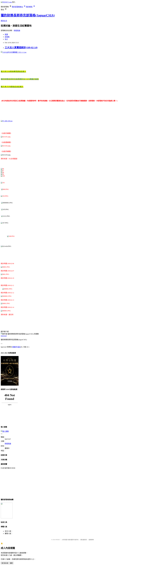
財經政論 (17, 30)
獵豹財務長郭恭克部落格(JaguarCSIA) (28, 15)
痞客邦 (14, 347)
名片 (6, 39)
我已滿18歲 (5, 563)
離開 (11, 563)
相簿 (6, 34)
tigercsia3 (4, 336)
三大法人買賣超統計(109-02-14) (21, 47)
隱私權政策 (83, 539)
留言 (19, 347)
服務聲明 (91, 539)
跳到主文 (4, 21)
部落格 (7, 37)
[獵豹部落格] (7, 518)
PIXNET (58, 539)
